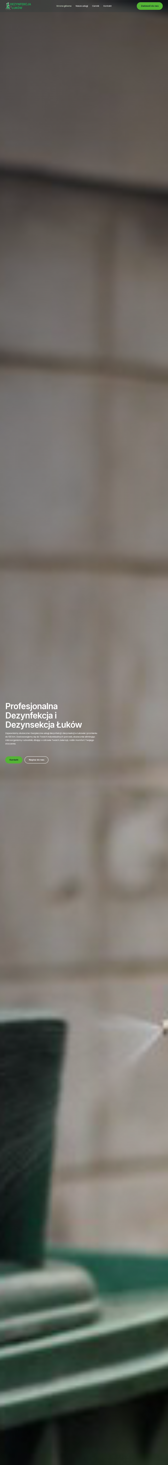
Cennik (95, 5)
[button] (150, 6)
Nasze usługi (82, 5)
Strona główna (63, 5)
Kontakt (107, 5)
